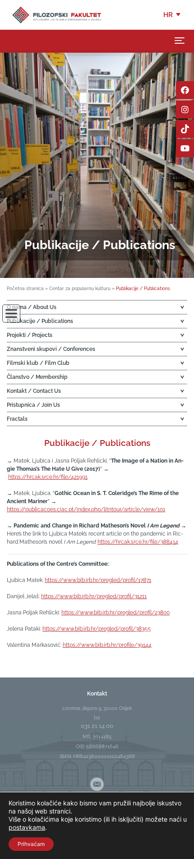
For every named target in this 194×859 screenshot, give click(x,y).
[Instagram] (185, 109)
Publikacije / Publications (40, 321)
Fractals (17, 419)
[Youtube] (185, 148)
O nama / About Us (31, 307)
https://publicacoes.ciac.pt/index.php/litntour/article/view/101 (86, 509)
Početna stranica (25, 288)
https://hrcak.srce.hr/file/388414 (137, 542)
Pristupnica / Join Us (33, 405)
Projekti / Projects (29, 335)
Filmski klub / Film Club (38, 363)
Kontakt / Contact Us (34, 391)
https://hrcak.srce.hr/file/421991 (48, 477)
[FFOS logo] (56, 14)
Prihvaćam (31, 844)
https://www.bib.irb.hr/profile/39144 (107, 645)
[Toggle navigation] (180, 40)
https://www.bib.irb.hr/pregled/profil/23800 (115, 612)
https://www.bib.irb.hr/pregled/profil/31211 (94, 596)
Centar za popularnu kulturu (80, 288)
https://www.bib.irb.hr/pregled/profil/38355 (96, 629)
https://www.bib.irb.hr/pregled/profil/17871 (98, 580)
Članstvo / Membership (37, 377)
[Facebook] (185, 90)
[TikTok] (185, 129)
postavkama (27, 827)
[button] (172, 15)
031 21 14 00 (97, 726)
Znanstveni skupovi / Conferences (51, 349)
